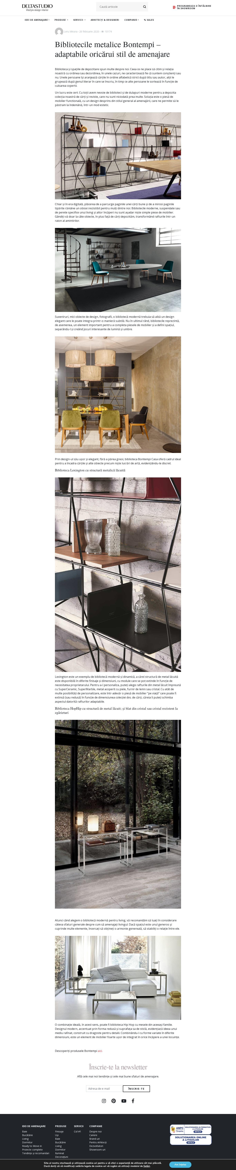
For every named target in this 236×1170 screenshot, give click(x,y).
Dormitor (27, 1142)
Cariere (93, 1135)
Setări (146, 1166)
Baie (24, 1131)
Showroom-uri (97, 1149)
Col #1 (77, 1131)
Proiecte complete (32, 1149)
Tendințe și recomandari (35, 1153)
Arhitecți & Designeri (105, 19)
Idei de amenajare (36, 19)
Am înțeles (180, 1164)
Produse (61, 19)
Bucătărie (27, 1135)
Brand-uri (94, 1138)
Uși (57, 1135)
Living (25, 1138)
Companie (130, 19)
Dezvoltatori (96, 1146)
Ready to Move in (32, 1146)
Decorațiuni (61, 1156)
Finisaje (59, 1131)
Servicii (78, 19)
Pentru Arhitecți (98, 1142)
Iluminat (59, 1153)
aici (100, 1051)
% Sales (149, 19)
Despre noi (95, 1131)
